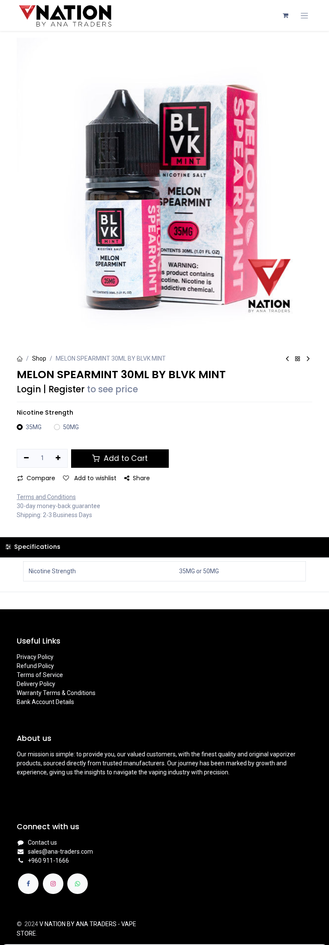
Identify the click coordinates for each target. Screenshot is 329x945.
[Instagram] (53, 883)
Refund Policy (35, 665)
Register (66, 389)
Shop (39, 358)
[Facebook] (28, 883)
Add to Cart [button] (125, 458)
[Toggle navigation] (304, 16)
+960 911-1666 (48, 860)
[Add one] (58, 458)
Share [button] (141, 478)
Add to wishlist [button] (94, 478)
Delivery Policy (36, 683)
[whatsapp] (77, 883)
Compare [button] (41, 478)
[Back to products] (298, 359)
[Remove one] (26, 458)
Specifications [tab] (36, 546)
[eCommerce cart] (285, 15)
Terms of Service (40, 674)
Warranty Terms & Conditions (56, 692)
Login (29, 389)
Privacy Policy (35, 656)
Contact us (42, 842)
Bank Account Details (45, 701)
